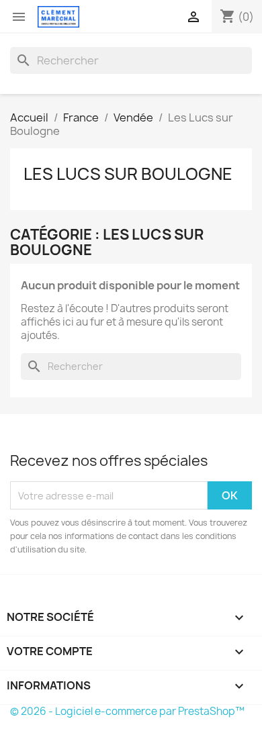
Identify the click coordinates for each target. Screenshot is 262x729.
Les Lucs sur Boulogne (128, 173)
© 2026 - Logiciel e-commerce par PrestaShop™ (127, 711)
